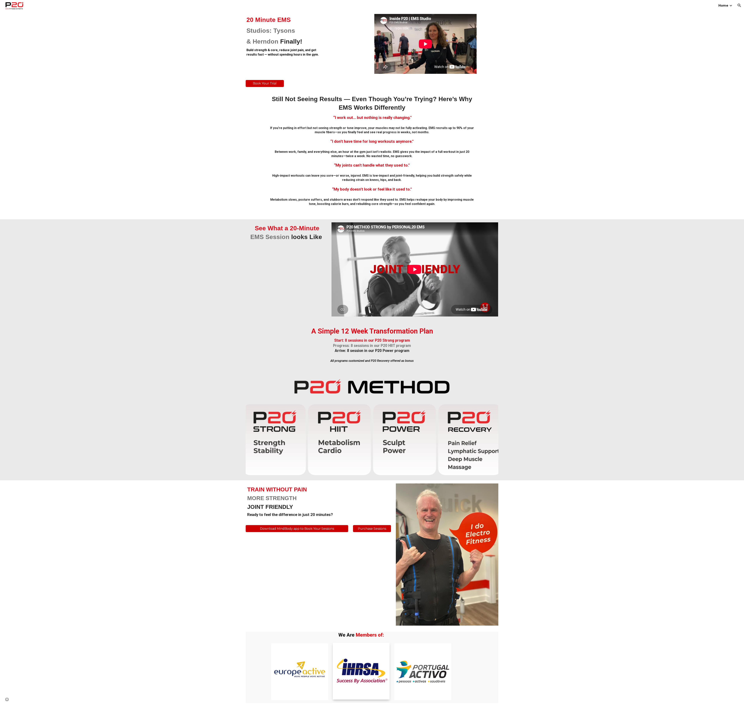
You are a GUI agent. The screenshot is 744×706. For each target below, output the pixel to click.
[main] (286, 36)
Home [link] (723, 5)
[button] (739, 5)
